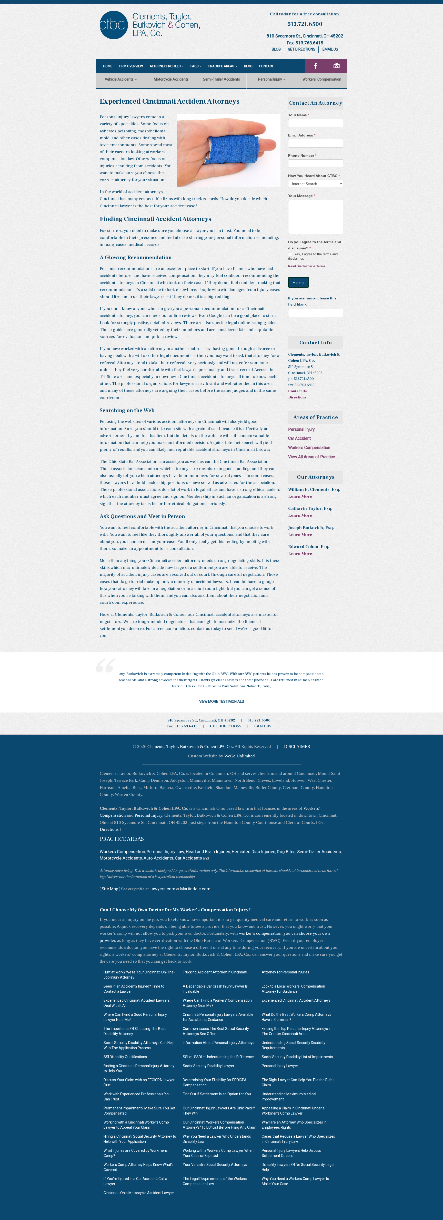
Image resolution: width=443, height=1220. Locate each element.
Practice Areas (221, 66)
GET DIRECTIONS (225, 726)
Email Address (301, 135)
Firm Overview (131, 66)
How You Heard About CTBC (314, 176)
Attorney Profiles (165, 66)
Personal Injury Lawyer (280, 1066)
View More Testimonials (221, 701)
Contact (266, 66)
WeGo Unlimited (239, 756)
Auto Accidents (158, 858)
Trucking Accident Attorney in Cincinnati (215, 972)
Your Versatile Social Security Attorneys (215, 1165)
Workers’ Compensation (322, 79)
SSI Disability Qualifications (125, 1057)
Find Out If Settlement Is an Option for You (217, 1094)
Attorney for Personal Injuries (285, 972)
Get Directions (301, 49)
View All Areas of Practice (311, 456)
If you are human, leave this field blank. (312, 301)
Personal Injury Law (165, 851)
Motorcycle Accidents (171, 79)
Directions (297, 397)
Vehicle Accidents (119, 79)
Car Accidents (188, 858)
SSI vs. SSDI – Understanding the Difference (218, 1057)
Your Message (301, 196)
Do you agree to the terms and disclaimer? (314, 245)
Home (107, 66)
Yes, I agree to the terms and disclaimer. (313, 256)
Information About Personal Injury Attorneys (218, 1043)
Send (299, 282)
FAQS (194, 66)
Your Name (298, 115)
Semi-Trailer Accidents (221, 79)
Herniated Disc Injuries (253, 851)
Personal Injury (270, 79)
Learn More (300, 496)
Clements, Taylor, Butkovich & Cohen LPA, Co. (190, 746)
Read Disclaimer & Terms (307, 266)
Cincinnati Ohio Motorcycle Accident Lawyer (139, 1193)
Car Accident (299, 438)
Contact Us (297, 391)
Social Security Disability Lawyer (208, 1066)
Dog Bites (286, 851)
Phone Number (302, 155)
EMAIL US (262, 726)
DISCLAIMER (297, 746)
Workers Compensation (309, 447)
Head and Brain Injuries (208, 851)
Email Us (330, 49)
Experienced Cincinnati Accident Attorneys (296, 1000)
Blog (276, 49)
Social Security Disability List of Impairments (297, 1057)
